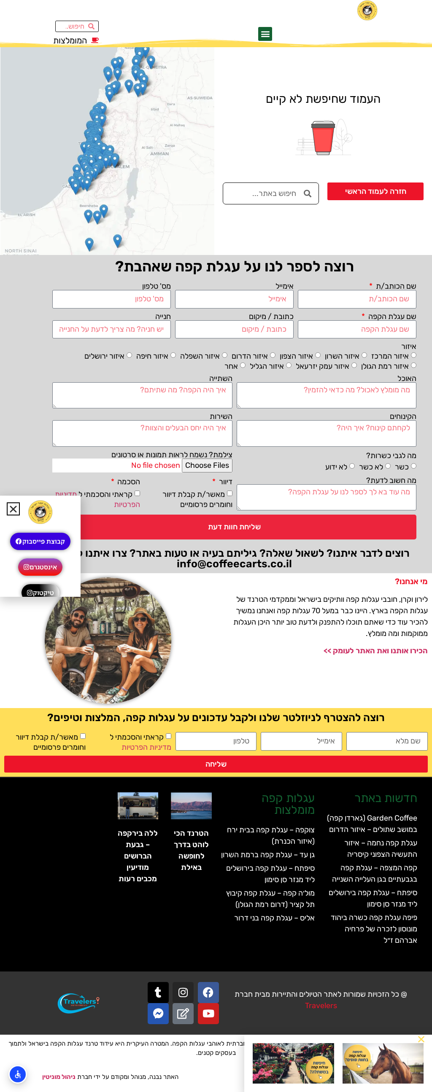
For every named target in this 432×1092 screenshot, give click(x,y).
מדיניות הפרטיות (146, 747)
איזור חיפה (152, 355)
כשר (402, 467)
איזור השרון (342, 355)
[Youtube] (208, 1013)
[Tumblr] (158, 992)
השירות (221, 416)
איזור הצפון (296, 355)
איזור (408, 346)
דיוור (224, 482)
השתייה (220, 378)
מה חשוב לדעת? (391, 480)
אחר (231, 365)
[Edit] (183, 1013)
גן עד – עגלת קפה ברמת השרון (268, 854)
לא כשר (371, 467)
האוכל (406, 378)
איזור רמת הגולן (385, 365)
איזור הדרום (250, 355)
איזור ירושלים (104, 355)
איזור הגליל (267, 365)
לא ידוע (336, 467)
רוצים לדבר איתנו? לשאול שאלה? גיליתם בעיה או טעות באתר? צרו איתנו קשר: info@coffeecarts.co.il (234, 558)
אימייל (284, 286)
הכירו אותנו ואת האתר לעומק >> (376, 650)
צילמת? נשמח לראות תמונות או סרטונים (171, 455)
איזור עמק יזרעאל (322, 365)
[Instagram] (183, 992)
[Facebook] (208, 992)
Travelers (321, 1005)
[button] (265, 34)
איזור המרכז (390, 355)
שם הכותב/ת (395, 286)
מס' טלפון (156, 286)
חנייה (163, 316)
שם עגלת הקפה (391, 316)
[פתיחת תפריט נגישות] (17, 1074)
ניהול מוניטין (59, 1077)
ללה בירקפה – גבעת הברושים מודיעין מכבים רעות (138, 856)
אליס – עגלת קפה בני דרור (274, 918)
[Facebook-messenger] (158, 1013)
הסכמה (128, 482)
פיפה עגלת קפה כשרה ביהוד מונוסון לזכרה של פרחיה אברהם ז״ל (374, 929)
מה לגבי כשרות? (391, 455)
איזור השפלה (200, 355)
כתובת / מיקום (271, 316)
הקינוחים (403, 416)
